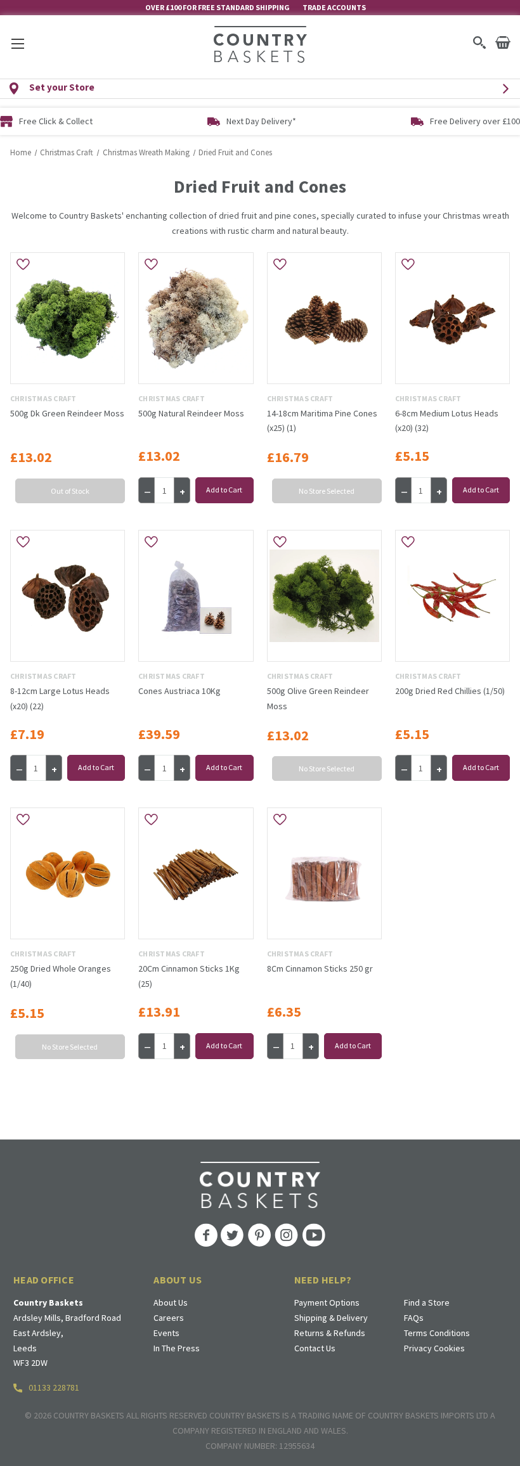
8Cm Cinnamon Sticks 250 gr (320, 968)
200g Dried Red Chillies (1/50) (450, 691)
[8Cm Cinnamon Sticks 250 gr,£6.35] (324, 873)
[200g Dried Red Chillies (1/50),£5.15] (452, 595)
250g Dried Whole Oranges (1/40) (60, 976)
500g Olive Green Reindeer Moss (318, 698)
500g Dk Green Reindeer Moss (67, 413)
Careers (168, 1317)
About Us (170, 1302)
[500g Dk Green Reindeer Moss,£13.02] (67, 318)
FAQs (414, 1317)
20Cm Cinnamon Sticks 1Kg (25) (189, 976)
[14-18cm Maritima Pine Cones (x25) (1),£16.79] (324, 318)
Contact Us (314, 1348)
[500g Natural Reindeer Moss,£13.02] (195, 318)
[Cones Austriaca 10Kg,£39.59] (195, 595)
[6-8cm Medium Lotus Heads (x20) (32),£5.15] (452, 318)
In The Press (176, 1348)
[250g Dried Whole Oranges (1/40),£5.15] (67, 873)
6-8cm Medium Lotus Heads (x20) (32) (446, 421)
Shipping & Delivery (331, 1317)
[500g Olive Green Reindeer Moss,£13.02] (324, 595)
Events (166, 1333)
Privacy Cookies (434, 1348)
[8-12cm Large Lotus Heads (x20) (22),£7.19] (67, 595)
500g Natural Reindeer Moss (191, 413)
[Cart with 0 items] (502, 42)
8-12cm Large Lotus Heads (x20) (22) (60, 698)
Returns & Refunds (329, 1333)
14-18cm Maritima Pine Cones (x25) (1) (322, 421)
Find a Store (427, 1302)
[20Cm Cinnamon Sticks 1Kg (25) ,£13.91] (195, 873)
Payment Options (327, 1302)
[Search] (479, 42)
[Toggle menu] (17, 43)
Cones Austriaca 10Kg (179, 691)
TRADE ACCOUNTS (334, 7)
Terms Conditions (437, 1333)
